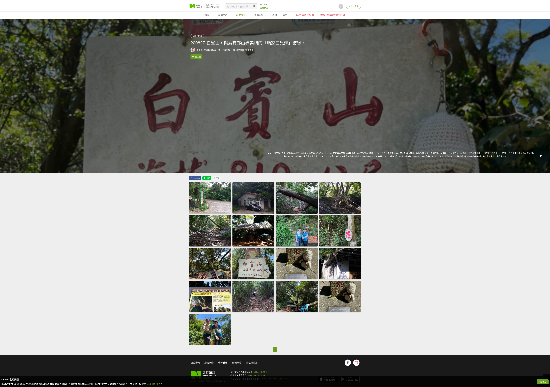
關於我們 (195, 362)
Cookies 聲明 (153, 383)
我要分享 (354, 6)
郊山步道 (197, 35)
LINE (208, 178)
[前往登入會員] (341, 6)
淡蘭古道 (264, 7)
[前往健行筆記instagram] (356, 363)
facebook (196, 178)
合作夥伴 (222, 362)
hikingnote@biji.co (262, 372)
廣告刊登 (209, 362)
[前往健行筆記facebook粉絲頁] (348, 363)
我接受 (542, 381)
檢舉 (217, 178)
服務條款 (236, 362)
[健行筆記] (205, 6)
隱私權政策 (252, 362)
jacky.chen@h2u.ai (256, 375)
